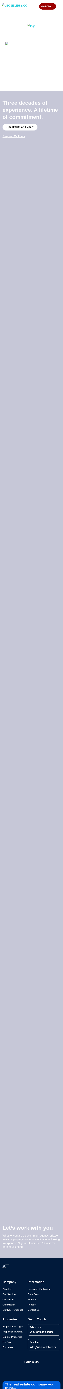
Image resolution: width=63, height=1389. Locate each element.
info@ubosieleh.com (43, 1347)
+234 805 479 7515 (41, 1332)
